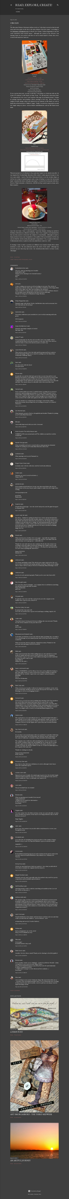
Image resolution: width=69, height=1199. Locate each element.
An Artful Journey (20, 1160)
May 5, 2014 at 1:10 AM (20, 307)
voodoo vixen (19, 772)
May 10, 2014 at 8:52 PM (21, 881)
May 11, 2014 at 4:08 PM (21, 934)
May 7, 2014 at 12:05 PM (21, 577)
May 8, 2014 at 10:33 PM (21, 780)
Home (18, 12)
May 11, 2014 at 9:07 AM (21, 923)
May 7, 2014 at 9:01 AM (20, 568)
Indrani (17, 473)
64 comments (17, 1117)
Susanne (17, 504)
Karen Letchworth (20, 668)
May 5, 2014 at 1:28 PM (20, 384)
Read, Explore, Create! (33, 5)
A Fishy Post (16, 1032)
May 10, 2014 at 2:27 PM (21, 859)
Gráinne (17, 715)
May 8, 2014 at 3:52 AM (21, 710)
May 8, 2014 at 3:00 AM (21, 693)
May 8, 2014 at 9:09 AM (21, 756)
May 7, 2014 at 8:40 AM (21, 555)
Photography (25, 259)
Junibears (18, 453)
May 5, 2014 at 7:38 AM (21, 345)
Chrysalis (17, 596)
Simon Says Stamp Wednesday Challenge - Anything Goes (34, 149)
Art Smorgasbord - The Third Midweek (31, 1114)
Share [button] (11, 257)
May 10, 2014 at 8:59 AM (21, 821)
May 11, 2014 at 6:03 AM (21, 909)
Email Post (17, 257)
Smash (30, 259)
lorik (16, 284)
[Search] (58, 4)
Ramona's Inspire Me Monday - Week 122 (34, 83)
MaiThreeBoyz (19, 886)
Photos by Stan (19, 761)
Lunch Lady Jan (20, 515)
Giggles (17, 810)
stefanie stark (19, 897)
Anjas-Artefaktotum (21, 326)
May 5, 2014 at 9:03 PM (21, 437)
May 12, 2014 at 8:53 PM (21, 955)
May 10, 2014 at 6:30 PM (21, 870)
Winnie (17, 373)
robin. (17, 826)
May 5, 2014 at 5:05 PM (20, 406)
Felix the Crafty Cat (20, 607)
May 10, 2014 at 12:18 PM (21, 846)
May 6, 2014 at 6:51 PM (20, 468)
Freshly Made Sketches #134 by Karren (34, 148)
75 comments (17, 1035)
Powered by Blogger (36, 1191)
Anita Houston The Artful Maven (24, 431)
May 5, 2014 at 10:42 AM (21, 357)
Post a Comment (15, 990)
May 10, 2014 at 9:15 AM (21, 832)
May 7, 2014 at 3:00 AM (21, 479)
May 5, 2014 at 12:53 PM (21, 368)
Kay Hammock (19, 729)
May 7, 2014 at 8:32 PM (21, 663)
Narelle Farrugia (20, 442)
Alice (16, 977)
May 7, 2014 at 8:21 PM (20, 646)
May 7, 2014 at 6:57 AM (20, 510)
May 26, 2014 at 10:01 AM (21, 986)
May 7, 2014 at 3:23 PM (20, 602)
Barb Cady (18, 685)
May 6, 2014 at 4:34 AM (21, 449)
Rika (16, 939)
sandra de (18, 484)
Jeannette (18, 312)
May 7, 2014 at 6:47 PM (20, 613)
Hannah (17, 389)
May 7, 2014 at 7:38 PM (21, 629)
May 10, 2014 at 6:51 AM (21, 805)
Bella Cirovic (18, 950)
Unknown (18, 560)
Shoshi (17, 535)
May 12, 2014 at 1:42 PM (21, 946)
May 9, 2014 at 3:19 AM (20, 790)
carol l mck (18, 914)
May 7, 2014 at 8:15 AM (20, 530)
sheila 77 (17, 337)
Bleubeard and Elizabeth (22, 634)
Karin (16, 362)
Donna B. (18, 698)
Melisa (17, 928)
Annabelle (18, 837)
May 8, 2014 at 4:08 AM (21, 724)
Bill (16, 422)
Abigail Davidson (20, 875)
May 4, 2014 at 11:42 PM (21, 279)
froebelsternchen (20, 268)
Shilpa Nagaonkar (20, 301)
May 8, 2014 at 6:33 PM (21, 768)
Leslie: (17, 618)
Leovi (17, 785)
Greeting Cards (17, 259)
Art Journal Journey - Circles (34, 78)
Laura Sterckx (19, 350)
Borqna (17, 795)
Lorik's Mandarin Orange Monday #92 (34, 79)
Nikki (16, 651)
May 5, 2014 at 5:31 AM (20, 332)
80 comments (17, 1163)
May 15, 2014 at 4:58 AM (21, 972)
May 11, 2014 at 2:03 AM (21, 892)
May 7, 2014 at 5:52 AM (20, 499)
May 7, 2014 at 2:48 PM (21, 591)
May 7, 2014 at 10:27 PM (21, 680)
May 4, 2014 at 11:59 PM (21, 296)
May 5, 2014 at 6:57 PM (20, 426)
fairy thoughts (19, 582)
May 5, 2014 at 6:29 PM (20, 417)
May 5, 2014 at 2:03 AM (21, 321)
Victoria (17, 851)
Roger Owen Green (21, 463)
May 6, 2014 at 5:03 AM (21, 458)
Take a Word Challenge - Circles (34, 81)
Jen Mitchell (18, 411)
